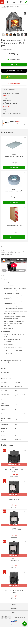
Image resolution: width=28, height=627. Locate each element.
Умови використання (20, 617)
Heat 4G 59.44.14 (14, 560)
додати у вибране (15, 83)
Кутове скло (6, 372)
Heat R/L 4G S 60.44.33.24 (14, 530)
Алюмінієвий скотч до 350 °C (14, 191)
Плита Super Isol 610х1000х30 (14, 156)
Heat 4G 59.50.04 (14, 499)
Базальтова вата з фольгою (14, 226)
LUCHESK (18, 625)
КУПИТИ (14, 64)
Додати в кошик (14, 167)
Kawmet (18, 121)
